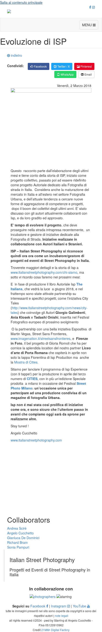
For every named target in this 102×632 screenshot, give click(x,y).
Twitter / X (63, 66)
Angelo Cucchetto (20, 533)
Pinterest (86, 66)
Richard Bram (17, 542)
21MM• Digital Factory (55, 630)
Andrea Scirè (17, 528)
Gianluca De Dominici (23, 537)
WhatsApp (67, 74)
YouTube (80, 606)
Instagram (59, 606)
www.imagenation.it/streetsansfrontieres (40, 338)
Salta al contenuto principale (21, 2)
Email (88, 74)
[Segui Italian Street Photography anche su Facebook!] (90, 7)
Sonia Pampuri (18, 547)
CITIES (32, 378)
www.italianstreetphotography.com (36, 440)
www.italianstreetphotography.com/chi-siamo (44, 272)
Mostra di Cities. (26, 362)
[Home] (51, 11)
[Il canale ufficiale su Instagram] (93, 7)
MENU (87, 24)
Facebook (40, 66)
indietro (16, 55)
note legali (61, 616)
